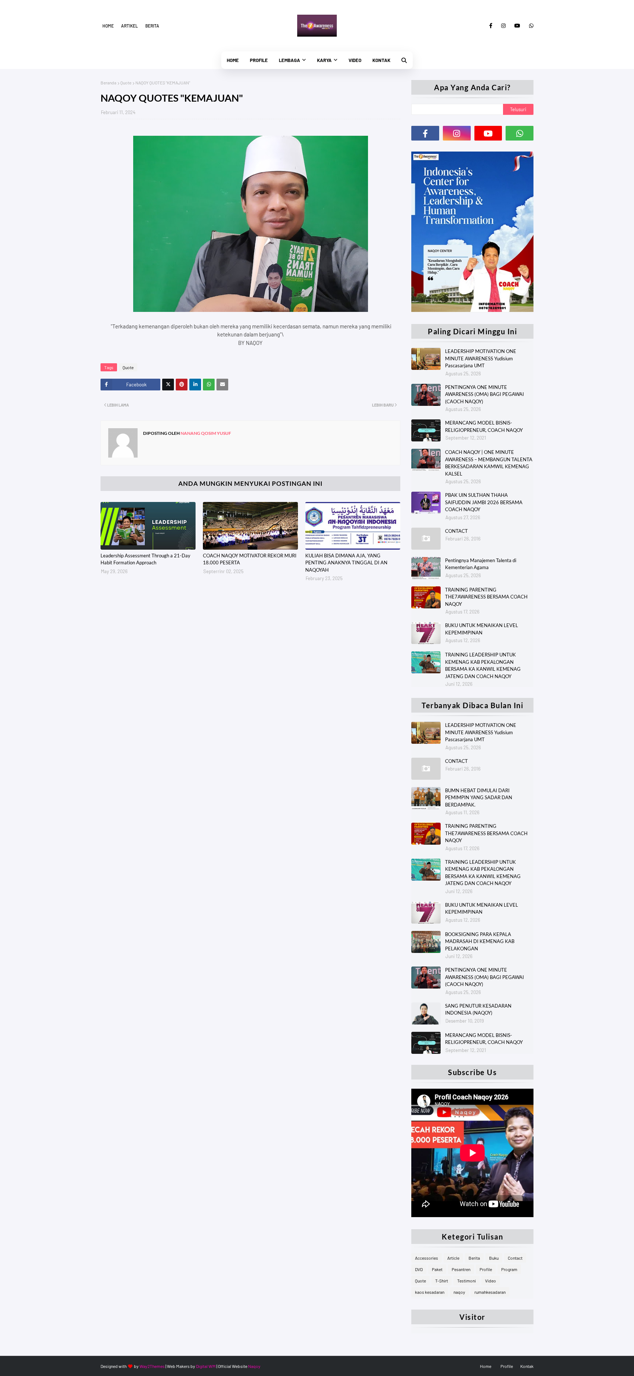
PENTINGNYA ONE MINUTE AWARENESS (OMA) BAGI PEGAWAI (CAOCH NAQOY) (484, 394)
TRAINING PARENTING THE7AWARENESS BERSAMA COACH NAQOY (486, 597)
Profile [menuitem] (259, 60)
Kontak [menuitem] (381, 60)
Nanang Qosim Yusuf (205, 433)
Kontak (526, 1366)
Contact (515, 1257)
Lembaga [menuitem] (289, 60)
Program (509, 1269)
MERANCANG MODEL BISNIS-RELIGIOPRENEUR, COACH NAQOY (484, 426)
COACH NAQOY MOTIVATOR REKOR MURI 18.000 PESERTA (249, 559)
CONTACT (456, 531)
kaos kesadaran (429, 1292)
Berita (152, 25)
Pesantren (461, 1269)
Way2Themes (152, 1366)
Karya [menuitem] (324, 60)
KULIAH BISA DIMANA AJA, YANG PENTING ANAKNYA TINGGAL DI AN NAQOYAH (346, 563)
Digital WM (206, 1366)
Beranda (108, 82)
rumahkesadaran (490, 1292)
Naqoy (254, 1366)
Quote (125, 82)
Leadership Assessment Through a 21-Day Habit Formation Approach (145, 559)
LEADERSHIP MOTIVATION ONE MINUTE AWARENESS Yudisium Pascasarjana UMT (480, 358)
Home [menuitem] (233, 60)
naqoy (459, 1292)
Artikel (129, 25)
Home (108, 25)
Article (453, 1257)
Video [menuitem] (355, 60)
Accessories (426, 1257)
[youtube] (517, 25)
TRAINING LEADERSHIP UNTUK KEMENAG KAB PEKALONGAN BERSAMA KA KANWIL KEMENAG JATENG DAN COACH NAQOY (483, 665)
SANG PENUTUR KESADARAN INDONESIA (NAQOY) (478, 1009)
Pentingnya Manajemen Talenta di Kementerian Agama (480, 564)
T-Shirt (441, 1280)
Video (490, 1280)
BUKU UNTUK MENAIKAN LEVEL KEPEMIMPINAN (481, 629)
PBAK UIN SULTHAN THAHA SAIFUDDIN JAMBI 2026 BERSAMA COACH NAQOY (483, 502)
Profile (486, 1269)
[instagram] (503, 25)
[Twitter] (168, 384)
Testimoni (466, 1280)
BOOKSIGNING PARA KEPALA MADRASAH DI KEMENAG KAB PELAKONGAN (479, 941)
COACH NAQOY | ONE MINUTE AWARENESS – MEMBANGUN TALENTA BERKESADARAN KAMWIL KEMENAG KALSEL (488, 463)
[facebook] (491, 25)
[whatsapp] (529, 25)
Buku (494, 1257)
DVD (419, 1269)
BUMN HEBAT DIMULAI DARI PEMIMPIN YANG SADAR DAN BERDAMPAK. (478, 797)
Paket (437, 1269)
